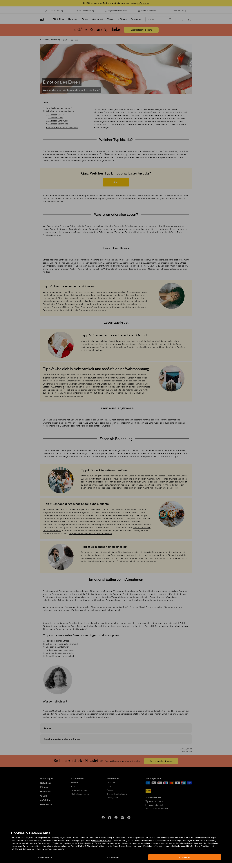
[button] (117, 428)
